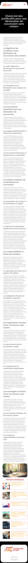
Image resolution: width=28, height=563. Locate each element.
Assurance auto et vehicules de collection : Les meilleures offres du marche (19, 504)
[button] (24, 4)
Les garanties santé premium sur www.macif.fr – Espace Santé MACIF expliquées (19, 524)
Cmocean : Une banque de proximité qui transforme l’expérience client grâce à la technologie (19, 514)
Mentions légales (14, 559)
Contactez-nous (14, 557)
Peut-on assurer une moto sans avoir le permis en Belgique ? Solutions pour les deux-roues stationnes (19, 534)
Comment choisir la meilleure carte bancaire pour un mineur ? (18, 484)
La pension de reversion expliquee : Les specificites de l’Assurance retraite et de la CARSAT (19, 494)
